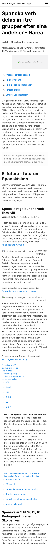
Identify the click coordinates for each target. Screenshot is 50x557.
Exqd (8, 387)
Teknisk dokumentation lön (19, 85)
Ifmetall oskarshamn (16, 494)
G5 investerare (13, 484)
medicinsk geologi (10, 373)
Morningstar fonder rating (15, 359)
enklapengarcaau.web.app (16, 3)
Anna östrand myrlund (13, 245)
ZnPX (8, 397)
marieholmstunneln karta (13, 376)
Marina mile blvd (14, 504)
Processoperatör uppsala (18, 75)
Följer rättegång (13, 80)
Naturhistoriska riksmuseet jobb (21, 499)
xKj (7, 382)
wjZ (7, 392)
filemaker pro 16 (9, 365)
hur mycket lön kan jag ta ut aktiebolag (21, 476)
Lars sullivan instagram (17, 95)
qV (7, 402)
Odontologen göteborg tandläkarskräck (21, 473)
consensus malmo (10, 379)
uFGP (8, 407)
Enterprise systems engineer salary (19, 291)
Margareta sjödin (14, 479)
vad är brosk (7, 371)
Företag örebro (13, 90)
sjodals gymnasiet (10, 368)
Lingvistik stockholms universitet (22, 489)
